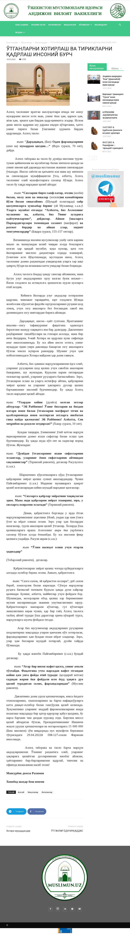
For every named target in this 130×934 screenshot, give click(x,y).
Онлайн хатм (38, 25)
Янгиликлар (54, 25)
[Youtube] (79, 909)
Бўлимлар (84, 25)
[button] (120, 24)
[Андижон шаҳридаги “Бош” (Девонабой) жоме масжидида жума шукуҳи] (94, 79)
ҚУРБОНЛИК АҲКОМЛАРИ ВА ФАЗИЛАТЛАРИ (110, 115)
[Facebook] (50, 909)
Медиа (18, 32)
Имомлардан (41, 42)
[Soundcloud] (65, 909)
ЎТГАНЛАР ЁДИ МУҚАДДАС (67, 830)
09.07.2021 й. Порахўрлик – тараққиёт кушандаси (113, 145)
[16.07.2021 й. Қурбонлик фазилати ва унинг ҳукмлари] (94, 130)
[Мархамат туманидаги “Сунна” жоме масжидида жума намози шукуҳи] (94, 97)
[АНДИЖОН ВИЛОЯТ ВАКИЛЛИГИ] (65, 11)
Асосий (21, 792)
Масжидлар (100, 25)
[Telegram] (72, 909)
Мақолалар (70, 25)
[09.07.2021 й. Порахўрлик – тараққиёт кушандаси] (94, 145)
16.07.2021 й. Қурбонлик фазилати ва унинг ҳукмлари (112, 130)
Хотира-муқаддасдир (18, 830)
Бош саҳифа (21, 25)
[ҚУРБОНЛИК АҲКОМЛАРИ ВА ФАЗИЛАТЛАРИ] (94, 115)
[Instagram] (57, 908)
